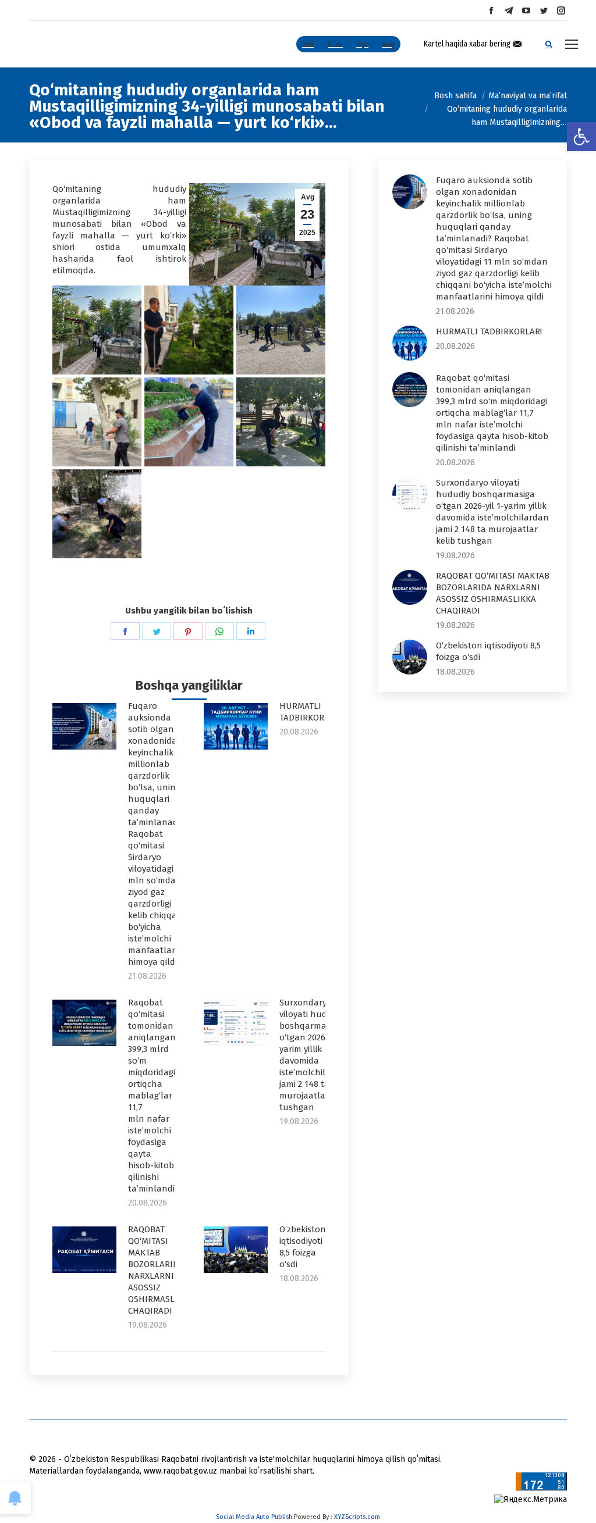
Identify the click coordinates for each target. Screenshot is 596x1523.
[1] (96, 330)
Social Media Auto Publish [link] (254, 1517)
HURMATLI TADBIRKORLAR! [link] (310, 712)
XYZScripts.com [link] (357, 1517)
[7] (96, 513)
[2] (188, 330)
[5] (188, 421)
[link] (581, 136)
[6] (280, 421)
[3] (280, 330)
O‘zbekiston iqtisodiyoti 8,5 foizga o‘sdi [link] (302, 1246)
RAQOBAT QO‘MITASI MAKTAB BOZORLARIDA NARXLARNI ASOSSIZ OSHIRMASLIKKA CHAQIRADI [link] (160, 1270)
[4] (96, 421)
